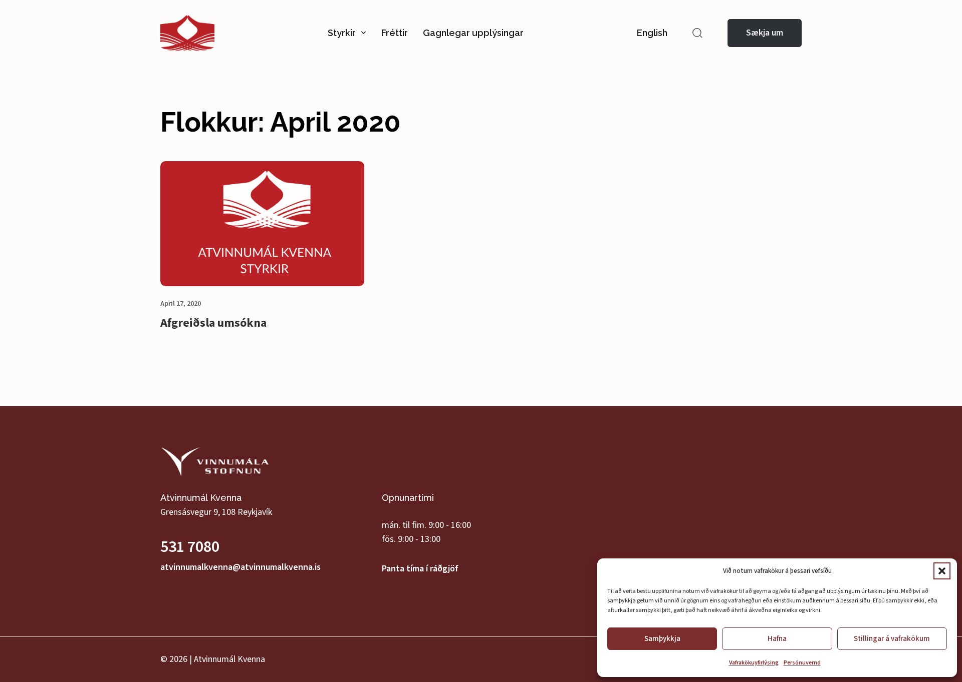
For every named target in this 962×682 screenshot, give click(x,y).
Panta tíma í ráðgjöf (420, 568)
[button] (942, 571)
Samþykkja (662, 638)
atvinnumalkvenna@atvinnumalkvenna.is (240, 567)
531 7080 (189, 546)
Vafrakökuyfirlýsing (754, 662)
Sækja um (764, 33)
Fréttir (394, 33)
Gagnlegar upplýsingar (473, 33)
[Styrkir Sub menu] (363, 33)
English (652, 33)
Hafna (777, 638)
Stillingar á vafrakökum (892, 638)
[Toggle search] (697, 33)
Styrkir (342, 33)
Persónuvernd (802, 662)
